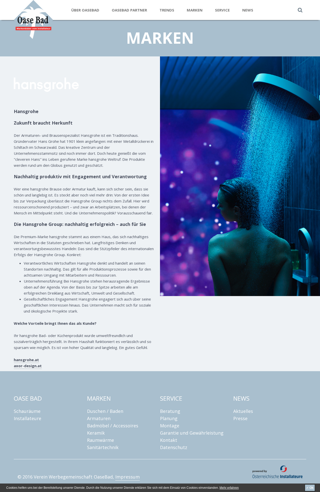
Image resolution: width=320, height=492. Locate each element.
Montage (169, 426)
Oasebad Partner (129, 9)
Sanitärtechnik (102, 447)
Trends (167, 9)
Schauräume (27, 411)
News (247, 9)
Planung (169, 418)
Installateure (27, 418)
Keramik (96, 433)
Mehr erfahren (229, 488)
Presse (240, 418)
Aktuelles (243, 411)
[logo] (42, 20)
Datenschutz (173, 447)
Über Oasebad (85, 9)
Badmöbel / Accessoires (112, 426)
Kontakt (168, 440)
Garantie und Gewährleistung (192, 433)
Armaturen (98, 418)
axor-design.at (28, 365)
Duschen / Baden (105, 411)
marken (194, 9)
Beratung (170, 411)
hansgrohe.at (26, 359)
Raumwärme (100, 440)
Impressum (127, 477)
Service (222, 9)
